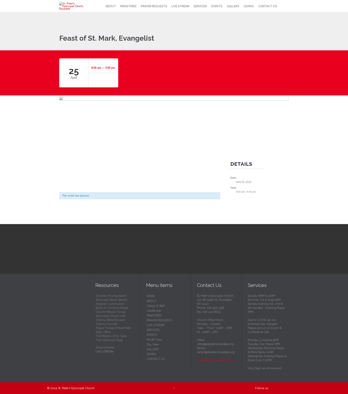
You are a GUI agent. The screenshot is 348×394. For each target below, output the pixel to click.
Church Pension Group (111, 311)
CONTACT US (156, 359)
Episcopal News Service (111, 299)
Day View (153, 344)
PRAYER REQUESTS (159, 320)
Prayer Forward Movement (113, 328)
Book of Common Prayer (112, 307)
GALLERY (153, 349)
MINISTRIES (154, 315)
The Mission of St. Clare (111, 336)
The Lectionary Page (109, 340)
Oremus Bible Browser (110, 320)
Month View (154, 339)
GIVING (151, 354)
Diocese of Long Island (111, 295)
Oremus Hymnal (106, 324)
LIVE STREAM (155, 325)
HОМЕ (151, 296)
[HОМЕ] (99, 6)
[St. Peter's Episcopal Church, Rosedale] (72, 6)
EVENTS (152, 334)
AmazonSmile (105, 347)
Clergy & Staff (156, 305)
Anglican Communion (110, 303)
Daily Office (103, 332)
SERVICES (153, 330)
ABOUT (151, 301)
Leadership (154, 310)
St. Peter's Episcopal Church (76, 388)
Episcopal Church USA (110, 315)
